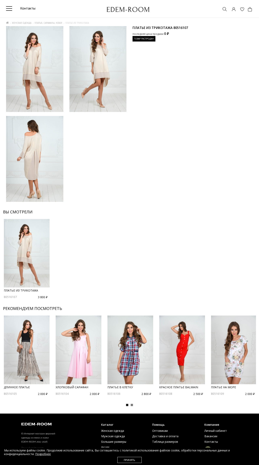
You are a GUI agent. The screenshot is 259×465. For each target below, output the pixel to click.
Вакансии (210, 436)
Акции (105, 447)
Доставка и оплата (165, 436)
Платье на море (223, 387)
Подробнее (43, 454)
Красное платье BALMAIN (178, 387)
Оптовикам (160, 431)
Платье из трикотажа (21, 290)
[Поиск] (223, 9)
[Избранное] (240, 9)
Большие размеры (113, 442)
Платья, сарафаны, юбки (48, 22)
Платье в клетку (120, 387)
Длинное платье (17, 387)
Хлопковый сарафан (72, 387)
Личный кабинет (215, 431)
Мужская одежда (113, 436)
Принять (129, 460)
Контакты (211, 442)
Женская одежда (21, 22)
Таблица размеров (165, 442)
